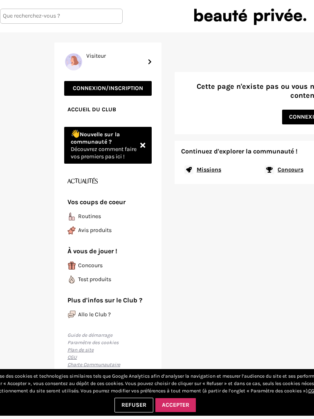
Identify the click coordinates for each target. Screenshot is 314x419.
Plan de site (80, 350)
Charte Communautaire (93, 364)
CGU (72, 357)
